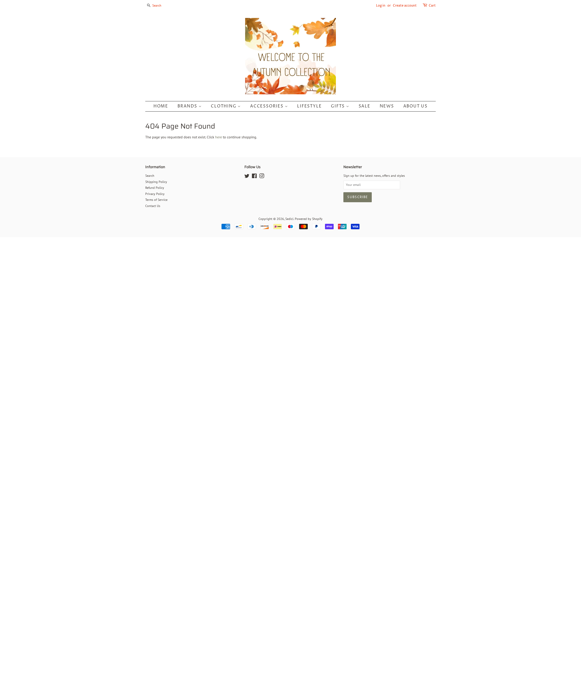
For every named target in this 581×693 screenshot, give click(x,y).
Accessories (267, 106)
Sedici (289, 219)
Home (160, 106)
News (387, 106)
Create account (405, 5)
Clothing (224, 106)
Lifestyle (309, 106)
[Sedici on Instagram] (261, 177)
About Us (415, 106)
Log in (380, 5)
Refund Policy (154, 188)
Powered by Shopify (309, 219)
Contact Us (152, 206)
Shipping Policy (156, 182)
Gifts (338, 106)
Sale (364, 106)
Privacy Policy (155, 194)
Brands (188, 106)
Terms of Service (156, 200)
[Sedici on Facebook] (254, 177)
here (218, 137)
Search (149, 176)
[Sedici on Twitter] (246, 177)
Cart (432, 5)
